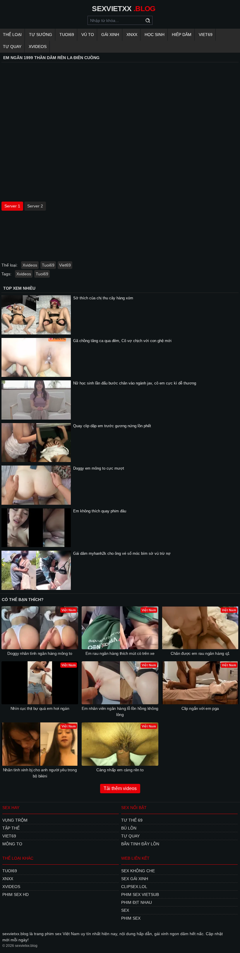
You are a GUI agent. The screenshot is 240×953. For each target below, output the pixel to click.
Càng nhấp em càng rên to (120, 769)
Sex (125, 910)
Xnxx (131, 34)
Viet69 (205, 34)
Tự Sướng (40, 34)
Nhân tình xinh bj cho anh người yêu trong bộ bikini (40, 772)
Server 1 (12, 206)
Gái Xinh (110, 34)
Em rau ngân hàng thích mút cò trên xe (119, 653)
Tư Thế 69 (132, 820)
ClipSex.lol (134, 886)
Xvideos (38, 46)
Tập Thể (11, 828)
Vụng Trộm (15, 820)
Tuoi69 (66, 34)
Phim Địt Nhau (136, 902)
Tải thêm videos (120, 788)
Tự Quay (12, 46)
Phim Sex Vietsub (140, 894)
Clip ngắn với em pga (200, 708)
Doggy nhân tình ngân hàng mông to (39, 653)
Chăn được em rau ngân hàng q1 (200, 653)
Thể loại (12, 34)
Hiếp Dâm (181, 34)
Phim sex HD (15, 894)
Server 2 (35, 206)
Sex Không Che (138, 870)
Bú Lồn (128, 828)
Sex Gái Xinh (134, 878)
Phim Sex (130, 918)
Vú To (87, 34)
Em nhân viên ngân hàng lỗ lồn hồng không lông (120, 711)
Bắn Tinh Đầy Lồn (140, 844)
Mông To (12, 844)
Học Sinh (154, 34)
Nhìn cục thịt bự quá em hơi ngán (40, 708)
